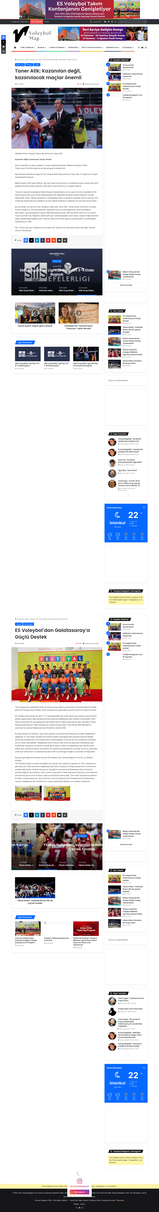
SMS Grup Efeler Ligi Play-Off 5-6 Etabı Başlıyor (27, 364)
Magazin (73, 47)
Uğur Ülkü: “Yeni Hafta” (127, 470)
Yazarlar (128, 47)
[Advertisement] (126, 407)
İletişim (76, 1204)
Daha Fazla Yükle (126, 285)
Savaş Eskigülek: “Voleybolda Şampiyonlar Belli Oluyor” (130, 450)
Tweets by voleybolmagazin (118, 380)
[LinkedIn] (37, 240)
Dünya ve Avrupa (57, 47)
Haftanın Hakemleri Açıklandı (58, 272)
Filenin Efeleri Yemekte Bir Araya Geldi (58, 22)
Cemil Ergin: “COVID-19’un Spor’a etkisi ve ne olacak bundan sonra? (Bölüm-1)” (129, 483)
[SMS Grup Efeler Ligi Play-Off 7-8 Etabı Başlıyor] (57, 354)
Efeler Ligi (33, 59)
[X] (31, 240)
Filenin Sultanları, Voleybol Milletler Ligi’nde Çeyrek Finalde (132, 352)
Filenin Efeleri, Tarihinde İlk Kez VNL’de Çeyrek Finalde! (133, 329)
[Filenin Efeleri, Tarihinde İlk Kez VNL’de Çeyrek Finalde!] (114, 330)
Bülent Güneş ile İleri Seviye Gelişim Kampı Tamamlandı (132, 274)
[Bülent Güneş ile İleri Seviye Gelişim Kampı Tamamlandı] (114, 275)
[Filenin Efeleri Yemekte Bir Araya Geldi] (114, 364)
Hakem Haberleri (58, 263)
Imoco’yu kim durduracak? (128, 66)
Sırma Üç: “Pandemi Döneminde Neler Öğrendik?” (130, 461)
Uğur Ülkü (123, 473)
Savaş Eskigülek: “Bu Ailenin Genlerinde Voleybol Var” (129, 440)
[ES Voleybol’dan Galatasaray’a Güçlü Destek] (114, 87)
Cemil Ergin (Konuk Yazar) (127, 488)
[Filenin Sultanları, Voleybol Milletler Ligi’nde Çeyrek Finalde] (114, 352)
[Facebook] (26, 240)
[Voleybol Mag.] (32, 34)
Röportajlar (112, 47)
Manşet (29, 65)
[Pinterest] (48, 240)
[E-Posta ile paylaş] (59, 240)
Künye (83, 1204)
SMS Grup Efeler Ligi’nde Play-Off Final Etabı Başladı (85, 364)
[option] (58, 272)
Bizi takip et (79, 1192)
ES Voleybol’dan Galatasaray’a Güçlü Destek (132, 86)
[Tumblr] (42, 240)
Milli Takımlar (27, 47)
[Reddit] (53, 240)
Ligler (41, 47)
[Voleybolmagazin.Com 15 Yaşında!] (114, 181)
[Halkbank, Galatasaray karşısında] (114, 77)
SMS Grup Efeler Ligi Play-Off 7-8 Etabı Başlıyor (56, 364)
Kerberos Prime (95, 1200)
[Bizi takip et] (79, 1182)
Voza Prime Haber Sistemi (79, 1200)
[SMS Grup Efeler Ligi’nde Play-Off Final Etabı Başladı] (86, 354)
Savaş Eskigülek (124, 444)
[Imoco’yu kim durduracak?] (114, 67)
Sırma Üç (122, 465)
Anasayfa (20, 59)
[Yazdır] (65, 240)
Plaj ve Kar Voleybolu (92, 47)
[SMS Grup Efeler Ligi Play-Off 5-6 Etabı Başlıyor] (28, 354)
